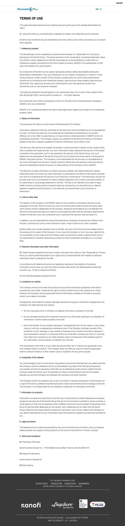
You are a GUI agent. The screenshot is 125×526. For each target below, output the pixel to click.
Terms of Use (56, 483)
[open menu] (105, 9)
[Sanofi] (119, 3)
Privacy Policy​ (42, 483)
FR (100, 9)
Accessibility (84, 483)
